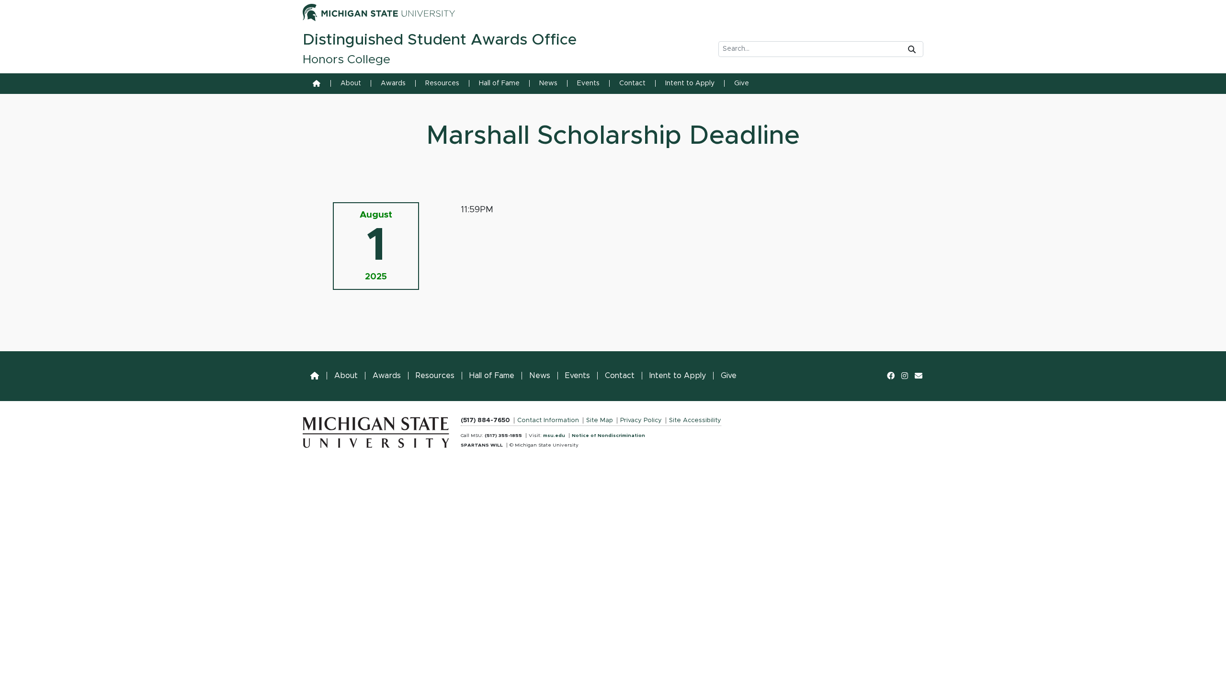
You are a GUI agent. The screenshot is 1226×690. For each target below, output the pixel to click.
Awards (393, 83)
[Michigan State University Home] (376, 430)
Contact (632, 83)
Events (588, 83)
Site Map (599, 420)
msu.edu (554, 435)
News (548, 83)
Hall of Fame (499, 83)
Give (741, 83)
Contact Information (548, 420)
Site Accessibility (695, 420)
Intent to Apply (690, 83)
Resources (442, 83)
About (351, 83)
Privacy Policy (641, 420)
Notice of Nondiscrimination (608, 435)
